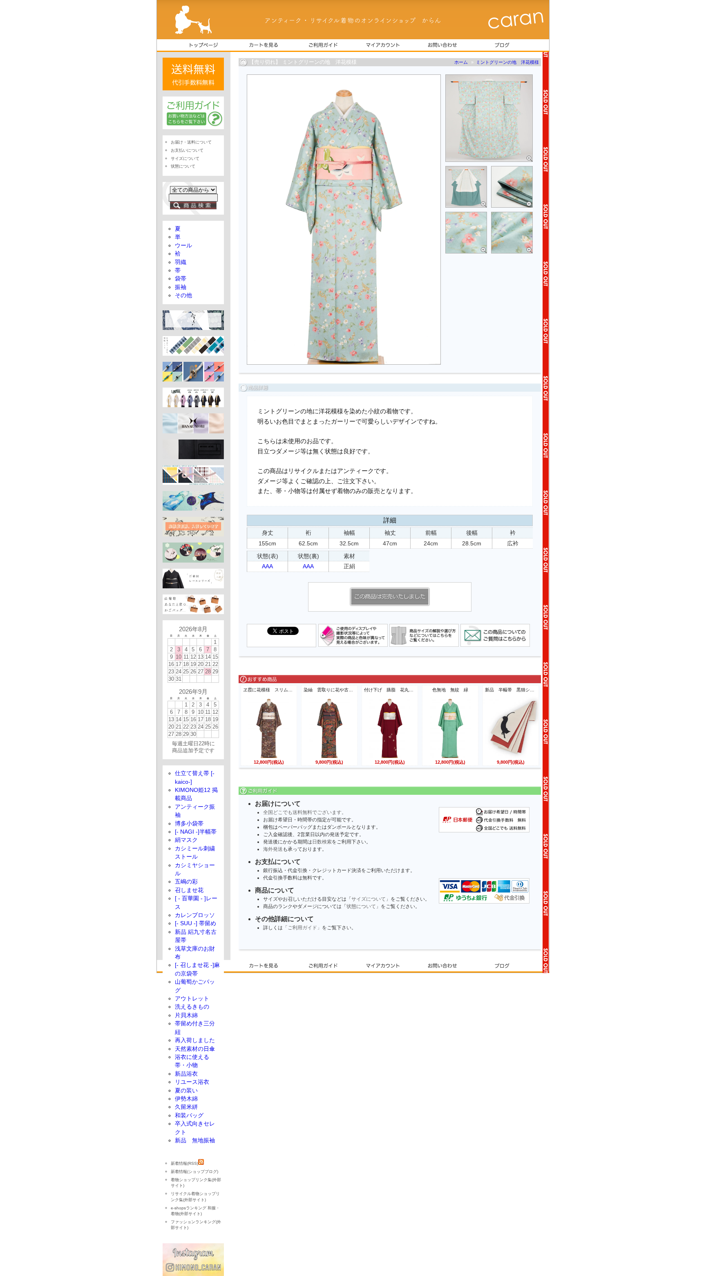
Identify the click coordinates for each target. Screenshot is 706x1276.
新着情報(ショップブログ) (194, 1171)
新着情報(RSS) (184, 1163)
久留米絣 (186, 1107)
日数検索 (322, 842)
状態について (361, 906)
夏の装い (186, 1091)
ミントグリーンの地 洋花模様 (507, 62)
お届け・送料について (191, 142)
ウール (183, 245)
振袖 (180, 287)
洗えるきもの (192, 1007)
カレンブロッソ (195, 915)
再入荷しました (195, 1040)
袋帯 (180, 279)
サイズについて (368, 899)
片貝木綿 (186, 1015)
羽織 (180, 262)
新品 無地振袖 (195, 1140)
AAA (267, 566)
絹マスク (186, 840)
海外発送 (273, 849)
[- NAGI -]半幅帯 (196, 832)
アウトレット (192, 999)
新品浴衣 (186, 1074)
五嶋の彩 (186, 882)
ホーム (461, 62)
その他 (183, 295)
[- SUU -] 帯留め (195, 923)
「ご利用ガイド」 (302, 928)
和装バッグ (189, 1115)
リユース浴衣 (192, 1082)
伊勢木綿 (186, 1099)
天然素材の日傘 (195, 1049)
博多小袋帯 (189, 824)
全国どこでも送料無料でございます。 (304, 812)
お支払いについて (187, 150)
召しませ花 (189, 890)
